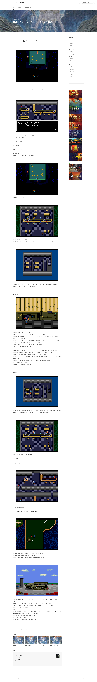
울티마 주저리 (72, 47)
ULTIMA (70, 40)
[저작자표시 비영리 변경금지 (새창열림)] (28, 629)
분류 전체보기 (71, 37)
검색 (80, 3)
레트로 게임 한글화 (73, 67)
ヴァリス (71, 56)
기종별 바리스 (72, 58)
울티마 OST (72, 45)
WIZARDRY (71, 49)
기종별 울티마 (72, 42)
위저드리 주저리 (72, 54)
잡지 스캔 (71, 76)
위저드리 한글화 (72, 52)
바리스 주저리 (72, 62)
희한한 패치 (72, 71)
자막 (70, 78)
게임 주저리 (72, 80)
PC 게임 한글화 (72, 66)
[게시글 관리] (19, 629)
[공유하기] (18, 629)
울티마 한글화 (72, 43)
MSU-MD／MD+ (72, 73)
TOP (83, 677)
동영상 (19, 7)
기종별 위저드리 (72, 51)
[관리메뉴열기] (95, 2)
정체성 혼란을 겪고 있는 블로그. (21, 657)
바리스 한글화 (72, 60)
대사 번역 (71, 74)
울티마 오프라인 (28, 7)
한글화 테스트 (72, 69)
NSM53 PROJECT (20, 3)
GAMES (70, 64)
